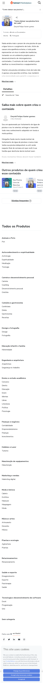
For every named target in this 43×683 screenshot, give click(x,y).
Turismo (5, 451)
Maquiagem (6, 504)
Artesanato (6, 522)
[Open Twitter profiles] (9, 639)
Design (4, 332)
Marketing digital (8, 479)
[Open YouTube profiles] (19, 639)
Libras (4, 400)
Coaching (5, 285)
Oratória (5, 292)
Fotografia (6, 335)
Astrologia (6, 256)
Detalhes (7, 89)
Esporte (5, 580)
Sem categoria (8, 619)
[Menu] (4, 3)
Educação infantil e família (13, 346)
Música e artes (8, 519)
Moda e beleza (8, 490)
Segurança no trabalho (11, 367)
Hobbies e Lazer (9, 447)
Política (5, 407)
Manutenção (7, 465)
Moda (4, 508)
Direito (4, 385)
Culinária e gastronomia (12, 303)
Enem (4, 393)
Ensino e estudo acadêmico (14, 378)
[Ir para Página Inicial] (21, 3)
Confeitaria (6, 306)
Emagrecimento (8, 576)
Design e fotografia (10, 328)
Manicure (5, 501)
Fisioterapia (6, 583)
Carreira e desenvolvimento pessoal (18, 277)
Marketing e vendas (10, 475)
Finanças (5, 433)
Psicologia (6, 411)
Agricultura (6, 544)
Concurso (5, 382)
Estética (5, 497)
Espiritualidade (8, 259)
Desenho (5, 526)
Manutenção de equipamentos (15, 461)
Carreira (5, 281)
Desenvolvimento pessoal (12, 288)
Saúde (4, 587)
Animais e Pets (8, 238)
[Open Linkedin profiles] (14, 639)
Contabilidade (7, 425)
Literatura (6, 404)
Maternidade (7, 349)
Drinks (4, 310)
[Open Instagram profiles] (24, 639)
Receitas (5, 317)
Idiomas (5, 396)
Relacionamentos (9, 558)
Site (3, 609)
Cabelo (5, 493)
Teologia (5, 267)
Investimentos (7, 436)
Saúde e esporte (9, 572)
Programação (7, 605)
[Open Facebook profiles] (4, 639)
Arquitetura (6, 364)
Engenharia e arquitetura (13, 360)
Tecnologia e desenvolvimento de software (21, 598)
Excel (4, 601)
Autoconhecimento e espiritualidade (18, 252)
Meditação (6, 263)
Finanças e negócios (10, 422)
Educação (5, 389)
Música (4, 530)
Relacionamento (8, 562)
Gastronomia (7, 314)
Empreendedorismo (10, 429)
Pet (3, 241)
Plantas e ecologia (10, 540)
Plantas (5, 547)
